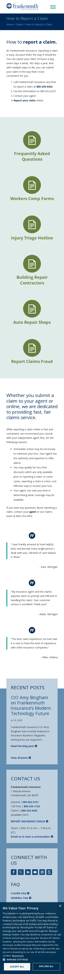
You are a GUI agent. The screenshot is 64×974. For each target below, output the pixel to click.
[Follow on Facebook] (14, 872)
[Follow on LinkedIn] (28, 872)
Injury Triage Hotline (32, 238)
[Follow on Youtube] (35, 872)
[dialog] (32, 938)
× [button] (60, 906)
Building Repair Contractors (32, 280)
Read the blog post (22, 746)
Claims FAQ (18, 893)
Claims (19, 24)
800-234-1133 (32, 806)
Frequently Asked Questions (32, 156)
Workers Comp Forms (32, 198)
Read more (18, 955)
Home (10, 24)
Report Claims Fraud (32, 361)
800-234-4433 (44, 86)
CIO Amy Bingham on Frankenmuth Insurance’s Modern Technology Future (31, 705)
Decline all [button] (46, 966)
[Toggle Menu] (53, 7)
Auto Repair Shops (32, 322)
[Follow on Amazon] (49, 872)
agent (32, 511)
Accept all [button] (17, 966)
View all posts (19, 757)
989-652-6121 (31, 802)
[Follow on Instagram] (42, 872)
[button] (32, 960)
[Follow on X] (21, 872)
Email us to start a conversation (30, 836)
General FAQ (19, 898)
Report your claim (25, 100)
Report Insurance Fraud (28, 821)
